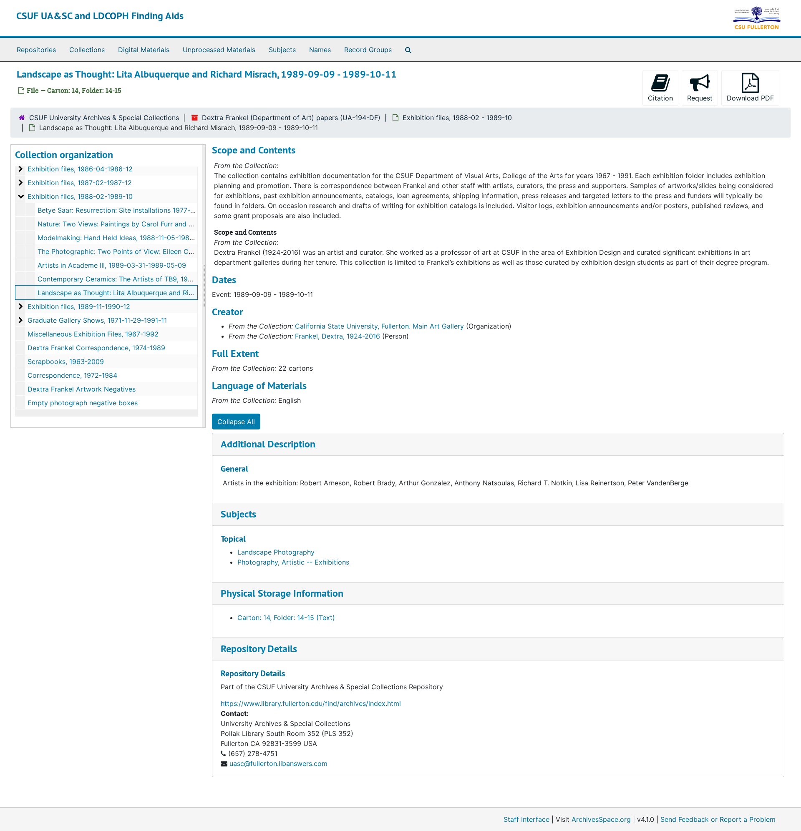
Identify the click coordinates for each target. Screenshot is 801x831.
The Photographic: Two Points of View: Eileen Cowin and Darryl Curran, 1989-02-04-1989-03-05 (191, 251)
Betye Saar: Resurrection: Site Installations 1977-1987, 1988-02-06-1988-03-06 (162, 210)
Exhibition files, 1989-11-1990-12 (79, 306)
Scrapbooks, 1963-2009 (66, 361)
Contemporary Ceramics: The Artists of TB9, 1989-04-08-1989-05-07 (148, 279)
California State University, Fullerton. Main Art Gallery (379, 326)
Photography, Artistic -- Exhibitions (293, 562)
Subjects (282, 49)
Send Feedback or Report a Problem (718, 819)
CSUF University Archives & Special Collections (104, 117)
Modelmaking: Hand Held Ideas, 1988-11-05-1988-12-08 (126, 237)
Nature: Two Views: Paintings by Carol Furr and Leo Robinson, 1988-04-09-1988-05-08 (176, 224)
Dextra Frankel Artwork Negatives (82, 389)
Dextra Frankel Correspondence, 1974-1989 (96, 348)
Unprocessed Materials (219, 49)
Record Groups (368, 49)
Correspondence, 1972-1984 (72, 375)
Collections (87, 49)
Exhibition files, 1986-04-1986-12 (80, 169)
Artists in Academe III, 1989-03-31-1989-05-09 (112, 265)
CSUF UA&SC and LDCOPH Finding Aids (100, 15)
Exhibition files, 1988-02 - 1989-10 (457, 117)
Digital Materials (143, 49)
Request (700, 98)
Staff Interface (526, 819)
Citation (660, 98)
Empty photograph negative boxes (83, 403)
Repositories (36, 49)
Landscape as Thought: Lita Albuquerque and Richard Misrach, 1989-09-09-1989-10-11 (175, 293)
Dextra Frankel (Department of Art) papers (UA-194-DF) (291, 117)
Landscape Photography (276, 552)
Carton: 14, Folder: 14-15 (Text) (286, 617)
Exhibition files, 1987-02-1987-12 (80, 182)
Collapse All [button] (236, 421)
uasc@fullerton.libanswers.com (278, 763)
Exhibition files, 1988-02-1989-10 (80, 196)
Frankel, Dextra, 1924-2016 (337, 336)
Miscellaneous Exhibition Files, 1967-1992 (93, 334)
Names (320, 49)
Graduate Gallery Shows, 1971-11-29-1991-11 (97, 320)
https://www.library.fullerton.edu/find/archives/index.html (311, 703)
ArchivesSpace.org (601, 819)
